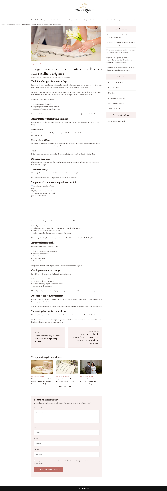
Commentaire (38, 408)
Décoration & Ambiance (57, 20)
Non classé (111, 93)
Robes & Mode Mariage (38, 20)
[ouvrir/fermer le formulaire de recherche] (135, 20)
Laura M (35, 77)
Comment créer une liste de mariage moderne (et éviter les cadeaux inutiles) (41, 381)
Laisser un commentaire (64, 77)
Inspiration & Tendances (92, 20)
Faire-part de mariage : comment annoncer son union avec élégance (89, 381)
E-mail (36, 438)
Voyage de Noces (74, 20)
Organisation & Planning (112, 20)
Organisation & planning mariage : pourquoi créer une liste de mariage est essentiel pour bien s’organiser (119, 60)
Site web (37, 450)
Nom (36, 427)
